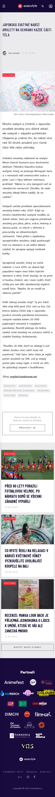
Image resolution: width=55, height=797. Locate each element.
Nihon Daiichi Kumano (19, 390)
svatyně (9, 395)
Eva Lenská (14, 53)
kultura (40, 386)
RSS (20, 777)
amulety (10, 386)
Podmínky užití (13, 772)
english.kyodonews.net (23, 377)
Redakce (32, 772)
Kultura (8, 75)
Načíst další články (27, 647)
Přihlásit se (27, 427)
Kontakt (46, 772)
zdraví (23, 395)
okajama (43, 390)
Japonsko (25, 386)
